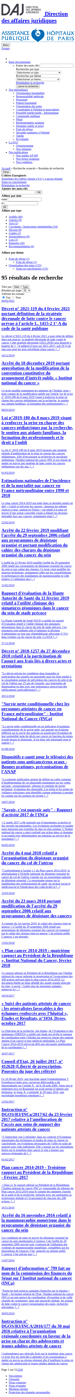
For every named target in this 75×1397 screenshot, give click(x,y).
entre (4, 199)
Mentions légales (18, 1389)
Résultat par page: (11, 290)
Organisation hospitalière (30, 93)
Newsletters (15, 1375)
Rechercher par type (27, 69)
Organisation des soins (29, 106)
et (2, 203)
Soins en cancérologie (14, 182)
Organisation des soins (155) (25, 265)
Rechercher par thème (28, 75)
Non (18, 297)
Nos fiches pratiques (27, 158)
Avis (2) (13, 223)
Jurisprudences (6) (19, 236)
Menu (6, 45)
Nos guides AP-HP (27, 155)
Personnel (21, 99)
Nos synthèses (24, 162)
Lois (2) (13, 239)
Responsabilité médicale (30, 96)
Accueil (5, 168)
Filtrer (6, 172)
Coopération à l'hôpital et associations (37, 109)
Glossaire (14, 1379)
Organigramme (24, 145)
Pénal (19, 119)
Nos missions (23, 149)
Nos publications (18, 152)
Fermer (5, 48)
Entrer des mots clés (27, 65)
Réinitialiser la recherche (30, 82)
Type (25, 287)
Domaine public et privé (30, 126)
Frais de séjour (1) (19, 258)
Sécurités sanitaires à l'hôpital (33, 132)
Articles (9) (15, 220)
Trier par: (6, 286)
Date (16, 287)
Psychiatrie (22, 139)
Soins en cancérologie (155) (32, 268)
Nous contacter (17, 1382)
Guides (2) (15, 233)
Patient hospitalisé (26, 103)
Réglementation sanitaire (30, 122)
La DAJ (13, 142)
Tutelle (20, 135)
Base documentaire (20, 62)
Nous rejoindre (17, 1385)
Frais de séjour (24, 129)
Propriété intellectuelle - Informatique (37, 112)
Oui (8, 297)
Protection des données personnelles (29, 1392)
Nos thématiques (18, 89)
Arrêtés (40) (16, 216)
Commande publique (28, 116)
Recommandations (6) (21, 246)
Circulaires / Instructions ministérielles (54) (33, 226)
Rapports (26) (17, 243)
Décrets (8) (15, 229)
